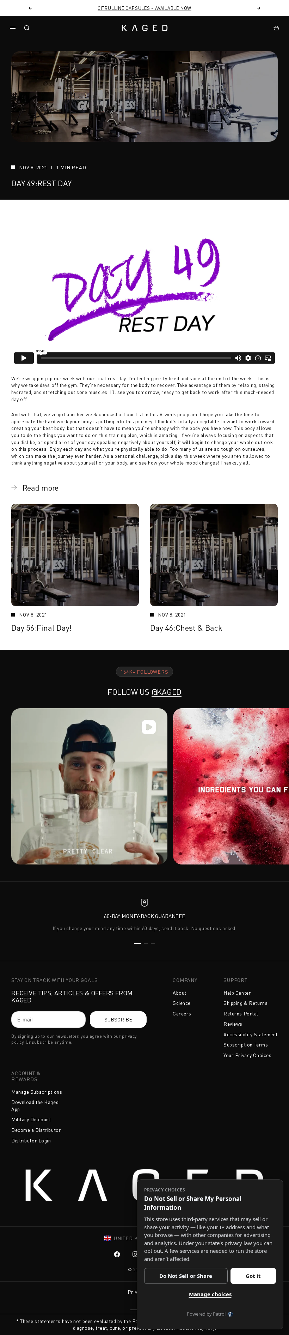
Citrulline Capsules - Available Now (144, 8)
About (179, 993)
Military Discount (31, 1119)
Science (182, 1003)
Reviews (232, 1024)
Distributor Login (31, 1140)
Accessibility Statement (250, 1034)
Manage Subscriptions (36, 1092)
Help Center (237, 993)
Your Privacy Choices (247, 1055)
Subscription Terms (245, 1045)
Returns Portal (240, 1014)
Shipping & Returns (245, 1003)
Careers (182, 1014)
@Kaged (167, 692)
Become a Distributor (36, 1130)
